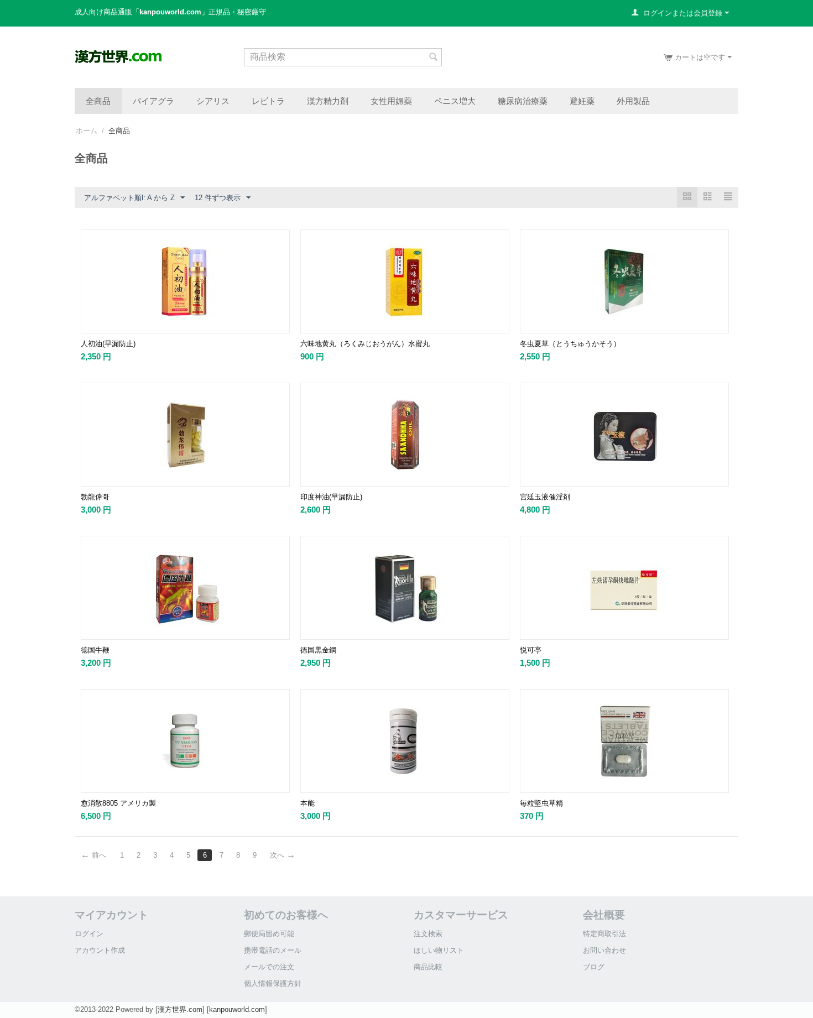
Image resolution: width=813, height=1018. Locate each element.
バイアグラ (153, 100)
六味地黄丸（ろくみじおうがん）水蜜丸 (365, 344)
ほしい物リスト (439, 950)
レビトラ (268, 100)
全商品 (98, 100)
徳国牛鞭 (95, 650)
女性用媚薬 (391, 100)
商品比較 (428, 967)
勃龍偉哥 (95, 497)
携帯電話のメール (272, 950)
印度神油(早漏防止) (331, 497)
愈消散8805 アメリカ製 (118, 803)
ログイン (89, 934)
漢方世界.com (180, 1009)
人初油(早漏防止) (108, 344)
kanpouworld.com (237, 1009)
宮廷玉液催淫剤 (545, 497)
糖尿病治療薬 (523, 100)
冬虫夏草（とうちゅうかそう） (570, 344)
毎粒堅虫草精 (541, 803)
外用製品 (633, 100)
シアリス (213, 100)
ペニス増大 (455, 100)
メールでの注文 (269, 967)
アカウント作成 (100, 950)
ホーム (86, 131)
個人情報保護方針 (272, 983)
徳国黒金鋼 (318, 650)
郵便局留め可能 (269, 934)
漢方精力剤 (327, 100)
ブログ (593, 967)
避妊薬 (582, 100)
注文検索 (428, 934)
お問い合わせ (604, 950)
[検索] (433, 58)
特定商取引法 (604, 934)
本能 (307, 803)
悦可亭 (530, 650)
